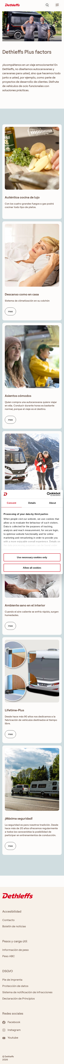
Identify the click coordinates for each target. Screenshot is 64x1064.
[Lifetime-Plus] (32, 671)
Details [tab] (32, 503)
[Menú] (55, 5)
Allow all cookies (32, 567)
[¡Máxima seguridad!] (32, 779)
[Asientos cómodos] (32, 356)
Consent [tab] (11, 503)
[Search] (47, 5)
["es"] (12, 4)
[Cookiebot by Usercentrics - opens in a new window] (46, 494)
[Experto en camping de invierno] (32, 465)
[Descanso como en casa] (32, 255)
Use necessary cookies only (32, 557)
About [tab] (52, 503)
